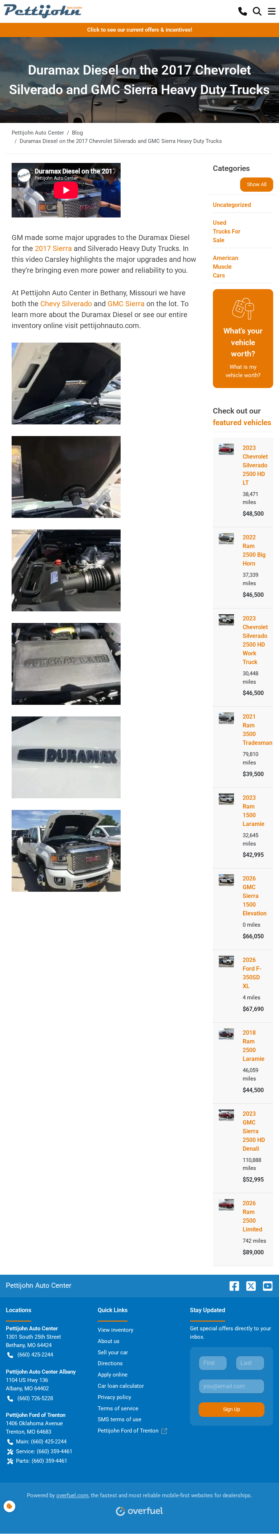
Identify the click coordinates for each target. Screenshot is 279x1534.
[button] (242, 11)
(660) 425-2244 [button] (35, 1354)
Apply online (113, 1374)
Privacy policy (114, 1397)
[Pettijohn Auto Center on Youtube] (264, 1285)
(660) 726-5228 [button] (35, 1398)
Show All (256, 184)
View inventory (115, 1330)
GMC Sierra (127, 303)
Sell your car (113, 1352)
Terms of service (118, 1408)
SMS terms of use (119, 1419)
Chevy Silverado (67, 303)
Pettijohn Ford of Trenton (128, 1430)
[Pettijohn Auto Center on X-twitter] (248, 1285)
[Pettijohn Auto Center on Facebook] (231, 1285)
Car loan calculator (121, 1386)
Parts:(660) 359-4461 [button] (41, 1461)
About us (109, 1341)
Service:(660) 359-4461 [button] (44, 1451)
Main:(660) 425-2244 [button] (41, 1441)
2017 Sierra (54, 248)
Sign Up (231, 1409)
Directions (110, 1363)
